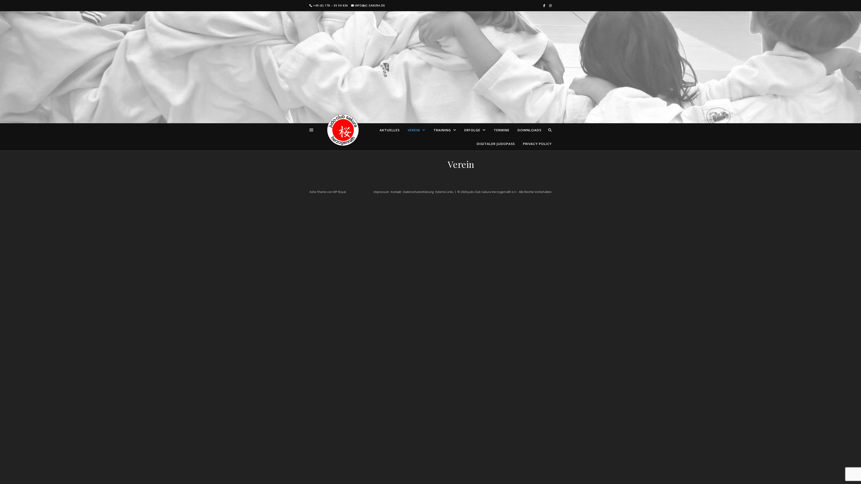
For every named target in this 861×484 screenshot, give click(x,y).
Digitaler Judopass (496, 143)
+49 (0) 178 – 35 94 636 (330, 5)
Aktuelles (390, 130)
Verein (414, 130)
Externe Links (444, 192)
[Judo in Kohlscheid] (343, 130)
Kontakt (396, 192)
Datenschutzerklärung (418, 192)
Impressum (381, 192)
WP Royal (339, 192)
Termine (501, 130)
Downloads (529, 130)
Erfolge (472, 130)
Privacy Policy (537, 143)
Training (442, 130)
